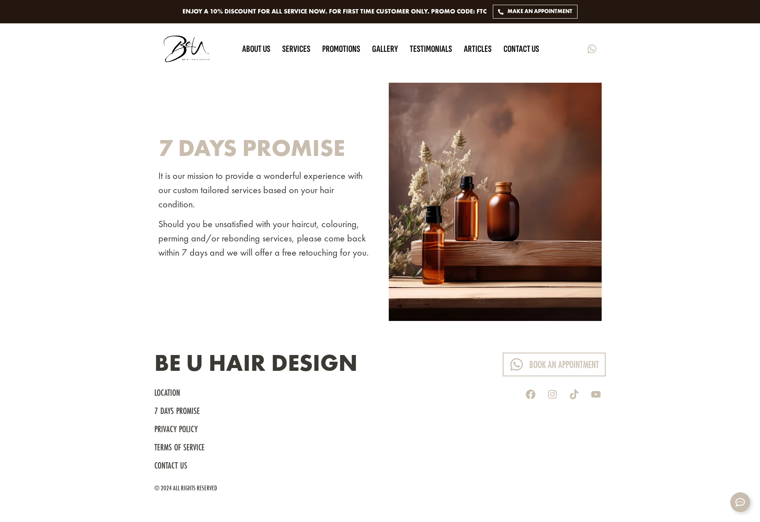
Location (167, 393)
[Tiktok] (574, 394)
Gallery (385, 49)
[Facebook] (530, 394)
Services (296, 49)
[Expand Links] (740, 502)
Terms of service (179, 448)
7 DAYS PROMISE (178, 411)
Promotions (341, 49)
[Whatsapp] (592, 49)
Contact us (521, 49)
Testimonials (431, 49)
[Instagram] (552, 394)
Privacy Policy (176, 430)
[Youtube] (596, 394)
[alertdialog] (380, 11)
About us (256, 49)
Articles (478, 49)
